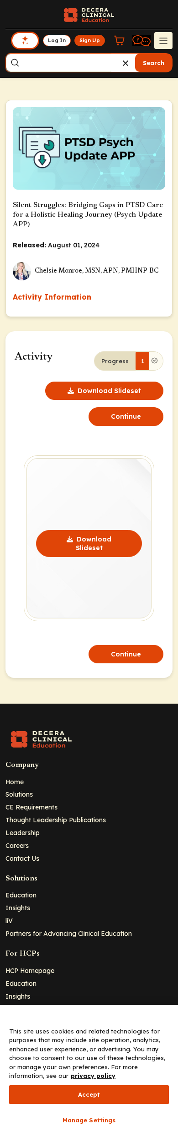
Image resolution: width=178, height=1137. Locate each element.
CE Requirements (31, 807)
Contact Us (22, 858)
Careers (17, 845)
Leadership (22, 832)
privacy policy (93, 1075)
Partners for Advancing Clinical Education (68, 933)
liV (9, 920)
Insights (17, 908)
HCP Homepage (29, 970)
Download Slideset (109, 391)
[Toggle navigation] (163, 40)
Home (14, 782)
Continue (126, 416)
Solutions (19, 794)
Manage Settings (89, 1120)
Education (21, 895)
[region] (89, 1071)
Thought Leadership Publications (55, 820)
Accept (89, 1094)
